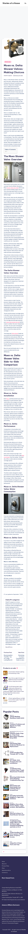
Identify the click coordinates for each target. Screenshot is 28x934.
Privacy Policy (5, 866)
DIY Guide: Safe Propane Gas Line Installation (13, 899)
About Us (4, 863)
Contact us (5, 872)
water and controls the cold (13, 322)
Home (3, 861)
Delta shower (15, 333)
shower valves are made (12, 187)
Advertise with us (6, 870)
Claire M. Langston (12, 600)
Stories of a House (11, 3)
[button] (8, 647)
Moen (7, 398)
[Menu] (25, 3)
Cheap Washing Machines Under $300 (11, 887)
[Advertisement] (14, 21)
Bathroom (8, 61)
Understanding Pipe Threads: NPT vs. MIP (12, 897)
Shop (3, 868)
